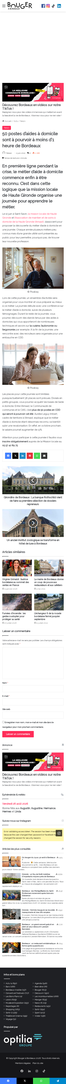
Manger (38, 999)
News (22, 121)
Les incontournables (44, 996)
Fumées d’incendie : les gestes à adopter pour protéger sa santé (14, 616)
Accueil (8, 121)
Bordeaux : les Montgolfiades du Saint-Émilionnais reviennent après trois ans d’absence (38, 893)
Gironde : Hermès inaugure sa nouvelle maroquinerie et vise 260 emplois (38, 911)
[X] (15, 456)
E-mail (6, 696)
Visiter (37, 1016)
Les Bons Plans (12, 996)
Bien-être (39, 986)
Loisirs (8, 999)
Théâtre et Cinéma (14, 1016)
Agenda (38, 983)
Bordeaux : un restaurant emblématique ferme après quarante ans (39, 944)
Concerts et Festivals (15, 993)
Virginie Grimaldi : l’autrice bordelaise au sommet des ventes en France (15, 582)
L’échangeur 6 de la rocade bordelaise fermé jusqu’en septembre (47, 616)
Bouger (38, 990)
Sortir (37, 1009)
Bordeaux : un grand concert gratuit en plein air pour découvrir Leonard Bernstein (38, 926)
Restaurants (40, 1006)
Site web (6, 709)
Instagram (48, 6)
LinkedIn (59, 6)
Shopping (10, 1009)
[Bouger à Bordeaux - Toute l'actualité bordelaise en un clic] (20, 5)
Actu (16, 121)
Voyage (9, 1019)
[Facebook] (8, 456)
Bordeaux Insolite (13, 990)
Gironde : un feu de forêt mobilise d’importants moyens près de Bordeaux (38, 875)
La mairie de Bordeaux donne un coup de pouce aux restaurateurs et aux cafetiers (49, 582)
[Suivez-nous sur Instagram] (59, 833)
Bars (8, 986)
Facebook (43, 6)
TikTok (53, 6)
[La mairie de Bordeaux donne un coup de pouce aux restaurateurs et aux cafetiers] (49, 568)
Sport (37, 1012)
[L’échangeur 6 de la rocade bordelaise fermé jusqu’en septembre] (49, 602)
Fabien (9, 153)
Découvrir (39, 993)
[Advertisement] (33, 48)
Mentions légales (23, 1063)
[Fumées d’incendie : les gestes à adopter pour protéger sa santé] (17, 602)
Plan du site (38, 1063)
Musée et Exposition (15, 1003)
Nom (5, 683)
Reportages (11, 1006)
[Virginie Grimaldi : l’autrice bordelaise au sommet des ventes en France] (17, 568)
